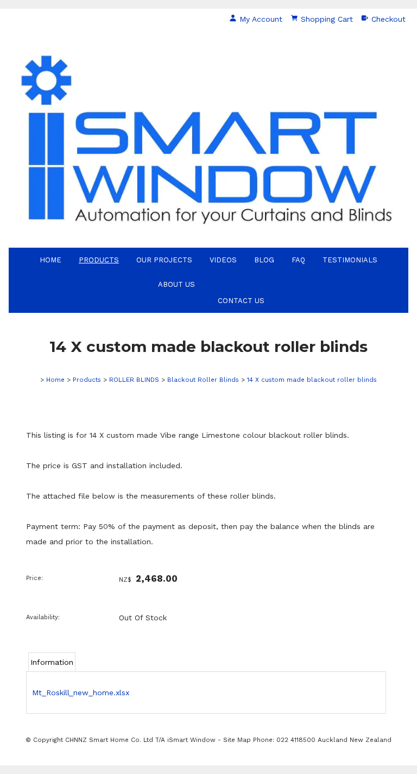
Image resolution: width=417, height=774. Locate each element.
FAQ (298, 260)
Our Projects (164, 260)
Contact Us (241, 301)
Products (99, 260)
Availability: (43, 617)
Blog (264, 260)
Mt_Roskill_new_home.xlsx (80, 692)
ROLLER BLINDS (134, 379)
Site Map (237, 740)
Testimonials (350, 260)
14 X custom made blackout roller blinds (312, 379)
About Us (176, 284)
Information (51, 662)
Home (50, 260)
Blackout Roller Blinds (203, 379)
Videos (223, 260)
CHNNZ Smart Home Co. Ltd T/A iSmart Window (141, 740)
